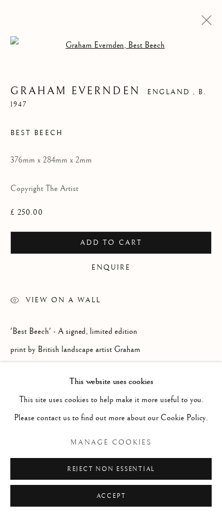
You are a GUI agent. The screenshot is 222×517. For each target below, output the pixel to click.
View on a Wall (63, 300)
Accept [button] (111, 496)
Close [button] (204, 23)
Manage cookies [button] (111, 442)
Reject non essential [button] (111, 469)
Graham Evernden (75, 91)
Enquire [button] (111, 267)
